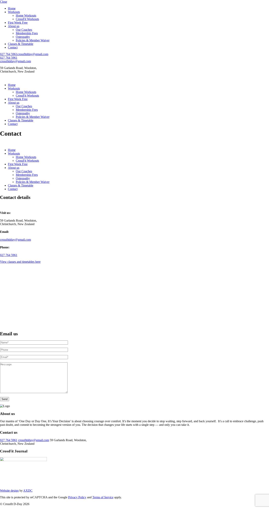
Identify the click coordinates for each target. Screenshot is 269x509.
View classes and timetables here (20, 261)
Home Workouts (26, 15)
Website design (9, 490)
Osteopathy (23, 36)
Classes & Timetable (20, 44)
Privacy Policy (77, 497)
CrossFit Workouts (27, 19)
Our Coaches (24, 29)
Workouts (14, 12)
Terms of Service (102, 497)
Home (12, 8)
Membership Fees (27, 33)
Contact (13, 47)
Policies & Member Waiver (32, 40)
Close (3, 1)
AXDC (27, 490)
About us (13, 26)
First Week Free (18, 22)
